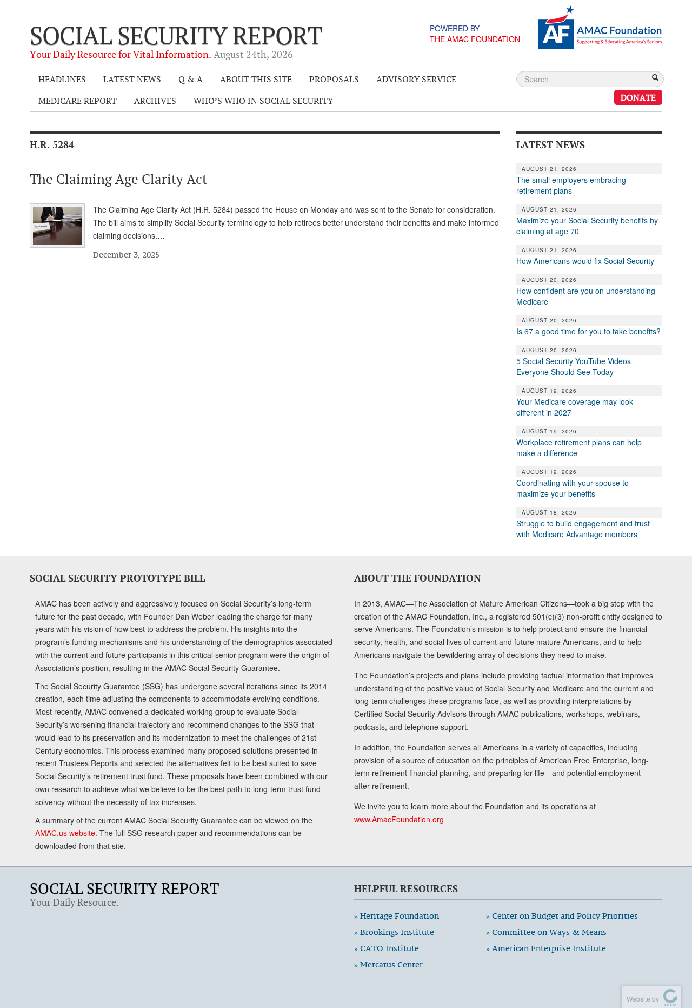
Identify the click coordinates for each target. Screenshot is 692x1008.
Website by (641, 998)
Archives (155, 101)
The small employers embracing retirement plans (571, 185)
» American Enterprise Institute (546, 948)
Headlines (62, 79)
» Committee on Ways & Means (546, 932)
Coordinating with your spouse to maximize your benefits (572, 488)
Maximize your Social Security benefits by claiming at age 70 (587, 225)
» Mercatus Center (388, 964)
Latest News (132, 79)
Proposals (334, 79)
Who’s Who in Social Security (263, 101)
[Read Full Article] (57, 225)
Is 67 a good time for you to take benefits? (588, 331)
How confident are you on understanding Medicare (585, 296)
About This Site (256, 79)
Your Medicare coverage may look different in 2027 (574, 407)
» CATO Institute (386, 948)
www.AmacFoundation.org (399, 819)
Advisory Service (416, 79)
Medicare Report (77, 101)
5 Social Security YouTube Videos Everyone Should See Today (573, 366)
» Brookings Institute (394, 932)
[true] (655, 78)
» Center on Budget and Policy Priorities (562, 916)
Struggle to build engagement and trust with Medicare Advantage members (583, 528)
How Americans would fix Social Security (585, 260)
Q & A (190, 79)
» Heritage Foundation (396, 916)
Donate (638, 97)
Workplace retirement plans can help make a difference (579, 447)
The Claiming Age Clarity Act (118, 179)
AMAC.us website (65, 832)
